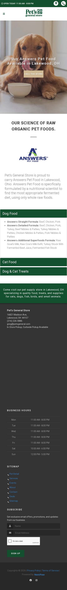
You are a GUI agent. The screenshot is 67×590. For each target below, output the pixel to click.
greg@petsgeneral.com (18, 324)
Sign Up (15, 553)
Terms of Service (50, 570)
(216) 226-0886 (14, 321)
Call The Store (33, 74)
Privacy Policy (34, 570)
